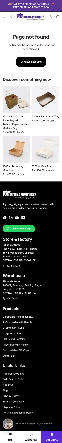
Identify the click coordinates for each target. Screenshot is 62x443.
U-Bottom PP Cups (13, 327)
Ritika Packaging (25, 423)
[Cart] (58, 17)
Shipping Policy (11, 407)
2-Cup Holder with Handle (17, 322)
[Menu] (4, 17)
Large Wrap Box (12, 333)
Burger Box (9, 355)
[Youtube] (17, 218)
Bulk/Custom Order (13, 379)
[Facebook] (5, 218)
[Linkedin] (23, 218)
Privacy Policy (11, 396)
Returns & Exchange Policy (18, 412)
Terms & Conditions (13, 401)
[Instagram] (11, 218)
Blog (5, 390)
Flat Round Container (14, 339)
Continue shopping (31, 61)
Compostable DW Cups (16, 350)
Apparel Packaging (13, 373)
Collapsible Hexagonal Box (18, 316)
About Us (8, 384)
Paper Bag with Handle (16, 344)
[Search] (11, 17)
